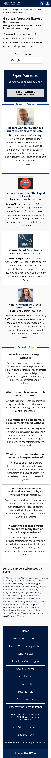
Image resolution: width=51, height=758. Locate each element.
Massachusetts (30, 590)
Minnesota (35, 593)
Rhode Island (23, 607)
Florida (26, 584)
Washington (26, 613)
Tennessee (22, 610)
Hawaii (6, 587)
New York (7, 604)
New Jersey (20, 601)
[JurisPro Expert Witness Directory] (20, 3)
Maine (16, 593)
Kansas (41, 587)
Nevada (42, 601)
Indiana (33, 587)
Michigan (24, 593)
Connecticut (28, 581)
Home (5, 9)
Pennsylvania (9, 607)
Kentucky (7, 590)
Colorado (17, 581)
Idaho (19, 587)
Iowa (13, 587)
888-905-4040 (26, 735)
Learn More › (25, 164)
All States (7, 578)
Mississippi (17, 596)
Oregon (33, 604)
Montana (28, 596)
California (7, 581)
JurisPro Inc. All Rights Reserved (29, 743)
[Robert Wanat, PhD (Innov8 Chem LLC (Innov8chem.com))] (25, 116)
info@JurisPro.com (24, 727)
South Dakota (9, 610)
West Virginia (9, 616)
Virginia (6, 613)
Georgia (14, 9)
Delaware (17, 584)
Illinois (26, 587)
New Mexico (32, 601)
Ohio (15, 604)
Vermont (15, 613)
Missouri (7, 596)
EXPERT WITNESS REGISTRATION (25, 93)
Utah (37, 610)
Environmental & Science (32, 9)
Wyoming (21, 616)
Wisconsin (38, 613)
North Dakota (18, 599)
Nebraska (30, 599)
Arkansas (34, 578)
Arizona (43, 578)
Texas (31, 610)
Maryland (7, 593)
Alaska (17, 578)
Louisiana (17, 590)
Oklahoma (23, 604)
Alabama (25, 578)
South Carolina (37, 607)
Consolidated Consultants (25, 250)
